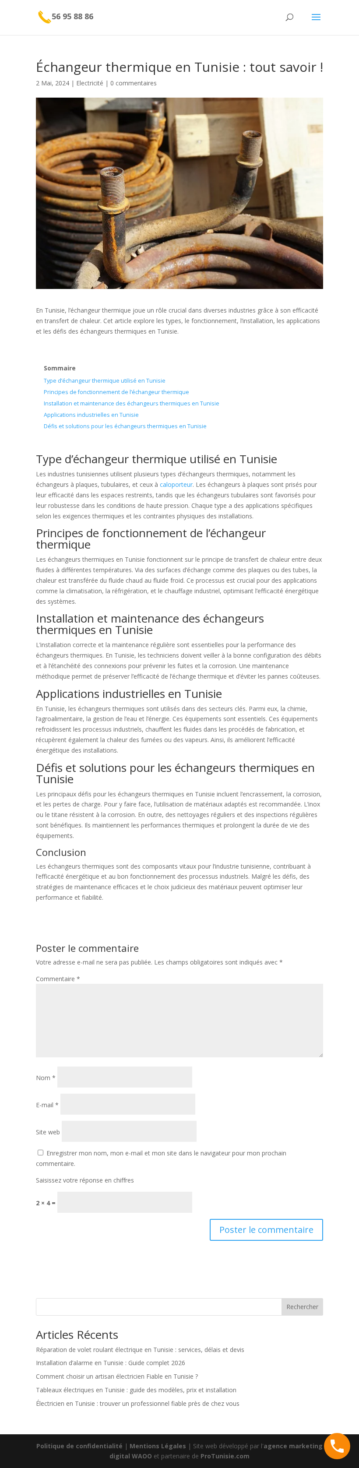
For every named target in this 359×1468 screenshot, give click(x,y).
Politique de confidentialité (79, 1446)
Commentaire (58, 979)
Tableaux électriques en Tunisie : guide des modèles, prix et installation (136, 1390)
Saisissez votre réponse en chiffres (85, 1180)
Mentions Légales (158, 1446)
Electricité (89, 83)
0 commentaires (133, 83)
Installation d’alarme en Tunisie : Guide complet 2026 (110, 1363)
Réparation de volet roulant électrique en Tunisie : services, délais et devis (140, 1349)
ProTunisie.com (225, 1456)
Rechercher (302, 1307)
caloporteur (176, 484)
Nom (46, 1078)
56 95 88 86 (72, 16)
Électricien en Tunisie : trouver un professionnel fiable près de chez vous (137, 1403)
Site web (48, 1132)
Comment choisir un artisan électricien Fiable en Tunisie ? (117, 1376)
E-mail (47, 1105)
